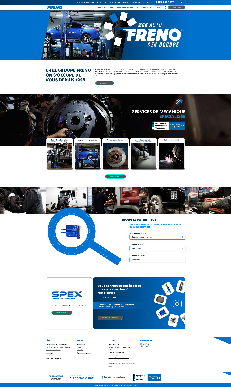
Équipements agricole (84, 353)
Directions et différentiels (53, 358)
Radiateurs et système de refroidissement (58, 347)
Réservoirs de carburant (53, 350)
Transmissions (50, 356)
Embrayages (49, 353)
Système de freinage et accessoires (56, 344)
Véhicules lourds (82, 344)
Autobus (79, 347)
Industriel (80, 350)
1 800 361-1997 (165, 2)
